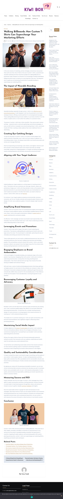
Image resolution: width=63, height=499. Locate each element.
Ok (31, 497)
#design (34, 41)
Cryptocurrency (53, 175)
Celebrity (11, 15)
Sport (50, 221)
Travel (50, 231)
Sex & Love (44, 15)
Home (5, 15)
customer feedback (26, 386)
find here (25, 193)
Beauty (51, 15)
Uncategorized (52, 234)
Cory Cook (10, 41)
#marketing (38, 41)
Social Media (23, 15)
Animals (51, 159)
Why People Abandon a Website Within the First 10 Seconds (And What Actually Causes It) (54, 128)
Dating (17, 15)
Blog (50, 166)
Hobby (50, 201)
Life (30, 15)
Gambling (51, 195)
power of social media (21, 328)
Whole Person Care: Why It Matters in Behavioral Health (53, 149)
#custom (30, 41)
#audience (23, 41)
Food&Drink (52, 192)
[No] (61, 495)
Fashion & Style (36, 15)
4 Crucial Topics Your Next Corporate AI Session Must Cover (54, 89)
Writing (50, 237)
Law (50, 208)
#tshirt (42, 41)
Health (50, 198)
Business (57, 15)
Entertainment (52, 185)
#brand (26, 41)
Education (51, 182)
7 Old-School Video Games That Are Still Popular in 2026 (54, 143)
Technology (28, 18)
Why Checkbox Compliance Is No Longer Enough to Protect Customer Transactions (53, 82)
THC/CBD (51, 227)
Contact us (35, 18)
